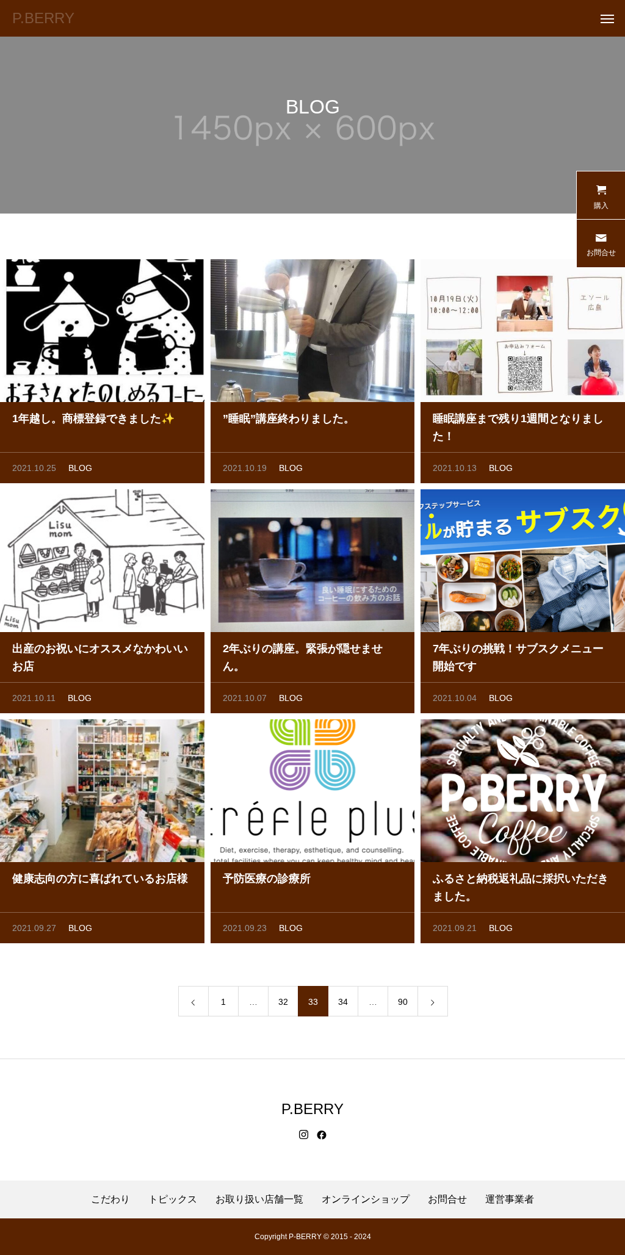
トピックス (172, 1199)
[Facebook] (322, 1135)
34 (343, 1002)
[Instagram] (303, 1135)
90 (403, 1002)
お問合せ (447, 1199)
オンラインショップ (366, 1199)
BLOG (80, 468)
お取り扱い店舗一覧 (259, 1199)
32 (283, 1002)
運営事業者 (509, 1199)
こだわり (110, 1199)
